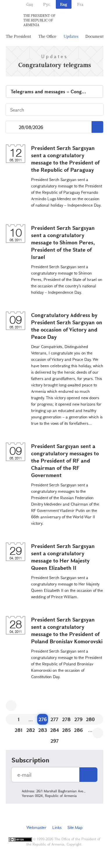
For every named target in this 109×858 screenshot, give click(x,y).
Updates (71, 36)
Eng (63, 4)
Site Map (75, 827)
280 (90, 719)
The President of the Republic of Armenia (39, 20)
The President (18, 36)
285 (66, 730)
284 (54, 730)
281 (19, 730)
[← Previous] (11, 705)
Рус (46, 4)
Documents (95, 36)
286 (78, 730)
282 (30, 730)
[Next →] (97, 733)
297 (55, 741)
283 (42, 730)
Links (57, 827)
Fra (80, 4)
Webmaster (36, 827)
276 (43, 719)
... (12, 127)
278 (66, 719)
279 (78, 719)
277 (54, 719)
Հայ (29, 4)
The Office (47, 36)
